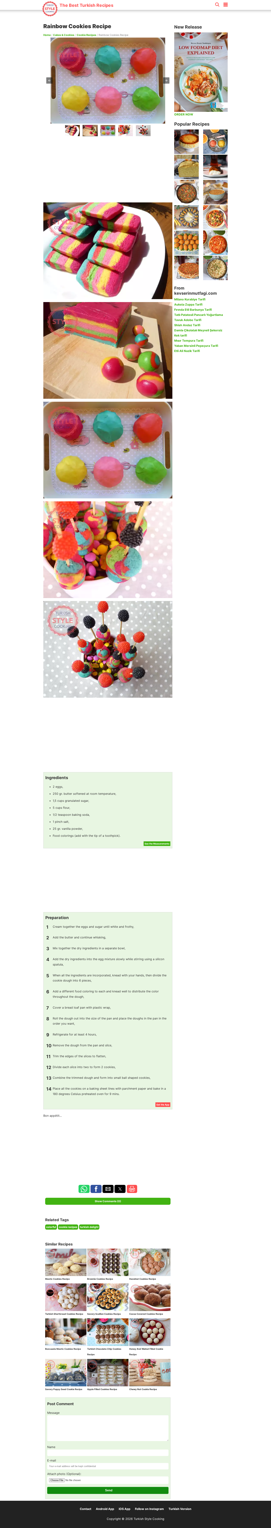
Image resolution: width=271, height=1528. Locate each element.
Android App (105, 1509)
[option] (72, 130)
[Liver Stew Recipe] (186, 192)
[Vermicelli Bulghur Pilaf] (215, 268)
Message (53, 1413)
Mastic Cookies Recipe (57, 1279)
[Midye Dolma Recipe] (186, 217)
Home (47, 34)
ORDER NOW (183, 114)
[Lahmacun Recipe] (186, 268)
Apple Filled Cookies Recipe (102, 1389)
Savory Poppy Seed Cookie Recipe (63, 1389)
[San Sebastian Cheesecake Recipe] (186, 141)
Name (51, 1447)
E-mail (51, 1460)
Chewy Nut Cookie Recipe (143, 1389)
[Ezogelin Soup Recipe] (215, 192)
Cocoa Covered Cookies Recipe (146, 1314)
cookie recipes (68, 1227)
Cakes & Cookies (63, 34)
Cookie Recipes (86, 34)
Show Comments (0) (108, 1201)
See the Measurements (157, 843)
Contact (85, 1509)
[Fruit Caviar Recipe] (215, 141)
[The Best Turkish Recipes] (77, 14)
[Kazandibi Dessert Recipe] (215, 167)
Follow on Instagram (149, 1509)
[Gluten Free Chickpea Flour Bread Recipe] (186, 167)
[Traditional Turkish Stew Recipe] (215, 217)
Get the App (162, 1104)
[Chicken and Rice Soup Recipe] (215, 242)
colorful (51, 1227)
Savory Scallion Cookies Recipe (104, 1314)
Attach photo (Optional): (64, 1474)
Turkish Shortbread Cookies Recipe (64, 1314)
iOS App (124, 1509)
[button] (49, 80)
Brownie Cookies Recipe (100, 1279)
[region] (107, 168)
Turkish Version (179, 1509)
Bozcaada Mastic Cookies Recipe (63, 1348)
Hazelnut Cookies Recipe (142, 1279)
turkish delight (89, 1227)
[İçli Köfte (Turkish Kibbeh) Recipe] (186, 242)
